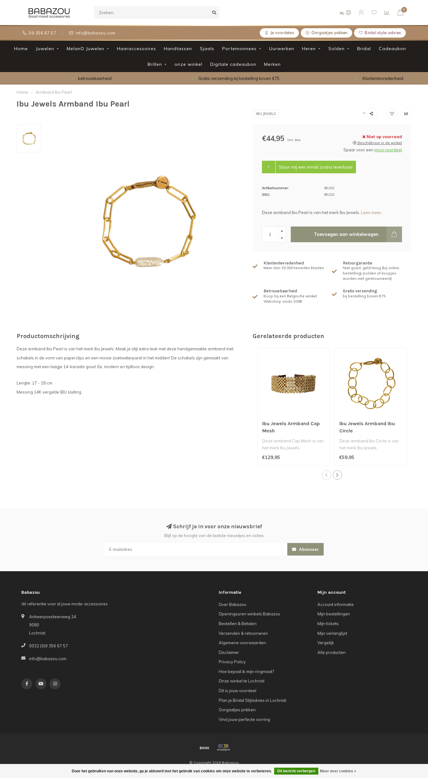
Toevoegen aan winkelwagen (346, 234)
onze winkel (188, 64)
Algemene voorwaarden (242, 642)
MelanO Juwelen (85, 48)
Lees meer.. (372, 212)
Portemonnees (239, 48)
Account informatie (335, 604)
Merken (272, 64)
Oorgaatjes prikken (237, 709)
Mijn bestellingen (333, 613)
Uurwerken (281, 48)
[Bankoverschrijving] (204, 747)
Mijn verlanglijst (332, 633)
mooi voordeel (388, 149)
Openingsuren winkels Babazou (249, 613)
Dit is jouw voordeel (237, 690)
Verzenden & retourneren (243, 633)
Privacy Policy (232, 661)
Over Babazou (232, 604)
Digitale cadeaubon (233, 64)
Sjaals (207, 48)
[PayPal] (223, 747)
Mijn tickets (328, 623)
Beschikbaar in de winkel (379, 142)
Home (21, 48)
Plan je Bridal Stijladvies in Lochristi (252, 700)
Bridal (364, 48)
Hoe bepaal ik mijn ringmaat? (246, 671)
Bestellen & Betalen (238, 623)
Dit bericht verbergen (296, 771)
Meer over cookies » (338, 771)
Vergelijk (325, 642)
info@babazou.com (47, 658)
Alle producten (331, 652)
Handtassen (178, 48)
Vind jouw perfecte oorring (244, 719)
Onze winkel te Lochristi (241, 680)
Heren (309, 48)
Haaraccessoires (136, 48)
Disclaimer (229, 652)
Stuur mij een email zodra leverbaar (316, 167)
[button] (326, 475)
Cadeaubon (392, 48)
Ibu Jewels (266, 114)
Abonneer (308, 549)
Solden (336, 48)
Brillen (155, 64)
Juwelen (45, 48)
